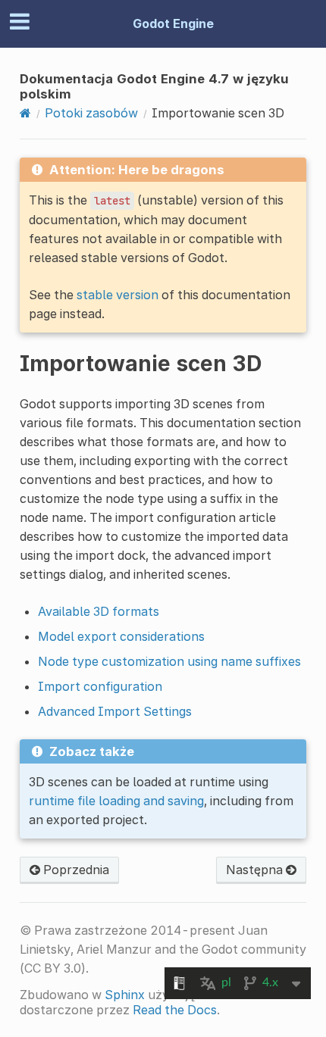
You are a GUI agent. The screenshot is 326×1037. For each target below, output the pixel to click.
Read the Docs (175, 1009)
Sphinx (125, 994)
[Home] (25, 113)
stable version (117, 294)
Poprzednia (74, 869)
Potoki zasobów (91, 112)
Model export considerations (121, 636)
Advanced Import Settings (115, 711)
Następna (256, 869)
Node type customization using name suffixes (169, 661)
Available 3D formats (98, 611)
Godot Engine (173, 23)
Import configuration (100, 686)
